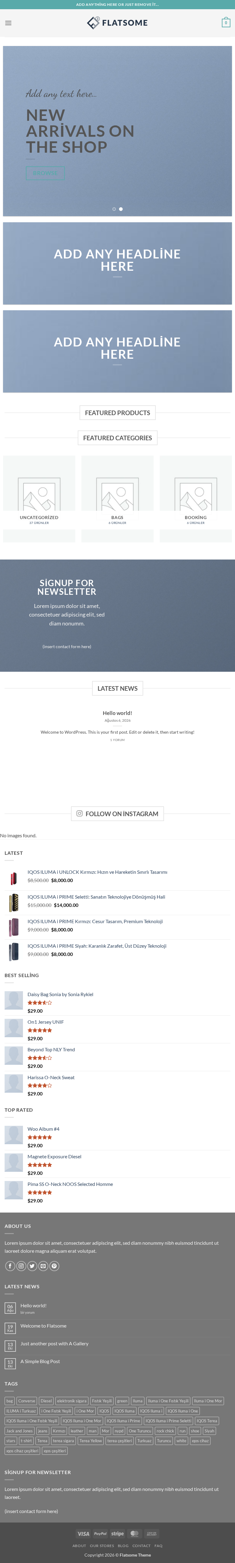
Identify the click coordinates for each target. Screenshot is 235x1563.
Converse (26, 1400)
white (181, 1440)
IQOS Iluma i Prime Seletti (168, 1420)
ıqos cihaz (200, 1440)
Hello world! (117, 713)
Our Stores (102, 1545)
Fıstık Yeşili (102, 1400)
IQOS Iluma (124, 1410)
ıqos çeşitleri (55, 1450)
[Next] (219, 131)
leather (77, 1430)
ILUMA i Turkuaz (21, 1410)
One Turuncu (140, 1430)
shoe (195, 1430)
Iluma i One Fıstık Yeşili (168, 1400)
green (122, 1400)
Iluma (138, 1400)
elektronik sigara (72, 1400)
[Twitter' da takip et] (32, 1266)
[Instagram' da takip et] (21, 1266)
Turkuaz (144, 1440)
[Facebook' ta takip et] (10, 1266)
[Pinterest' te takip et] (54, 1266)
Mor (105, 1430)
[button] (8, 22)
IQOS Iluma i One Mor (82, 1420)
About (79, 1545)
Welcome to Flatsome (43, 1325)
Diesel (46, 1400)
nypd (119, 1430)
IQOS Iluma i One (183, 1410)
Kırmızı (59, 1430)
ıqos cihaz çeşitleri (22, 1450)
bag (9, 1400)
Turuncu (164, 1440)
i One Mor (85, 1410)
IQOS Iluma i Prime (123, 1420)
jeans (42, 1430)
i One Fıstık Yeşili (56, 1410)
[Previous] (15, 131)
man (92, 1430)
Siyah (209, 1430)
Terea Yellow (91, 1440)
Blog (123, 1545)
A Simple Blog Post (40, 1361)
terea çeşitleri (119, 1440)
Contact (141, 1545)
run (182, 1430)
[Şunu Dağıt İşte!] (117, 23)
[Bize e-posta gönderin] (43, 1266)
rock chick (165, 1430)
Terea (42, 1440)
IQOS (104, 1410)
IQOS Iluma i (151, 1410)
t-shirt (26, 1440)
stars (10, 1440)
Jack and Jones (19, 1430)
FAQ (158, 1545)
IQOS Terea (207, 1420)
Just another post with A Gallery (54, 1343)
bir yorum (28, 1312)
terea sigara (63, 1440)
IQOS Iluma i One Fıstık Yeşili (31, 1420)
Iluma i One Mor (208, 1400)
